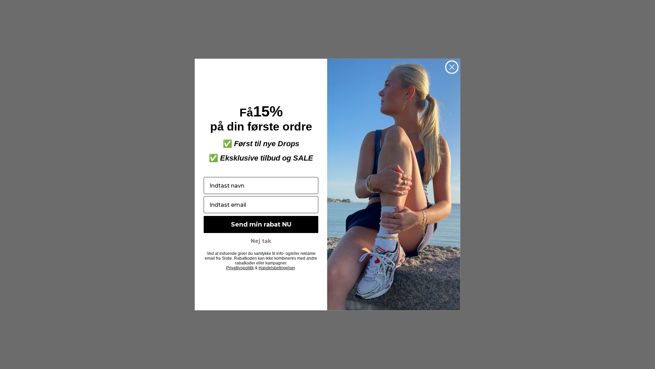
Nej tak (261, 241)
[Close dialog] (452, 67)
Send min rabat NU (261, 224)
